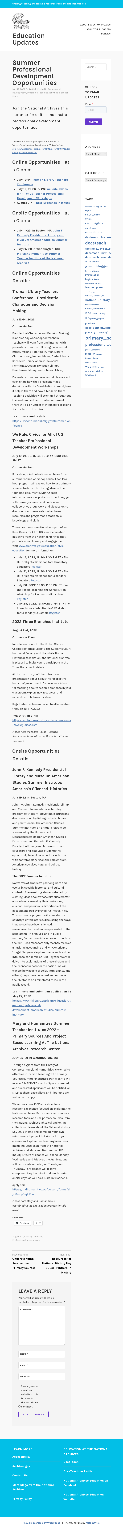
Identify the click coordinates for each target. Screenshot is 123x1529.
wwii (93, 375)
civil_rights (94, 223)
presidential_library (100, 327)
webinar (91, 366)
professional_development (26, 1240)
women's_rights (94, 371)
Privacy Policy (22, 1499)
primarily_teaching (96, 332)
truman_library (91, 358)
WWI (88, 375)
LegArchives (92, 279)
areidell (32, 89)
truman (99, 354)
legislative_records (93, 283)
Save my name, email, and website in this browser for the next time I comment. (29, 1396)
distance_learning (99, 237)
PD (21, 1236)
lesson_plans (94, 287)
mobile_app (90, 292)
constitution (93, 232)
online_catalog (99, 313)
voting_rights (91, 362)
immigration (92, 274)
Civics (88, 219)
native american (92, 305)
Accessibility (21, 1456)
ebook (88, 262)
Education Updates (28, 39)
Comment (26, 1309)
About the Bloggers (98, 29)
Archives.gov (21, 1466)
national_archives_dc (94, 296)
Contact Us (20, 1475)
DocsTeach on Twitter (78, 1471)
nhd (88, 313)
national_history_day (101, 300)
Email (24, 1365)
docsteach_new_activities (103, 253)
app (97, 207)
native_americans (95, 308)
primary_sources (33, 1236)
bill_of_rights (93, 214)
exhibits (95, 261)
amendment (90, 207)
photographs (97, 318)
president (90, 323)
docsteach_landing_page (100, 248)
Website (25, 1376)
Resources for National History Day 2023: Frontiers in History (56, 1264)
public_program (92, 350)
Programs (32, 92)
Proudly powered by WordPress (41, 1522)
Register (36, 566)
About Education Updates (95, 24)
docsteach (95, 243)
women (101, 367)
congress (90, 228)
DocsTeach (71, 1462)
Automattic (93, 1522)
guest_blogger (96, 266)
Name (24, 1354)
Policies (106, 33)
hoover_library (92, 271)
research (90, 353)
